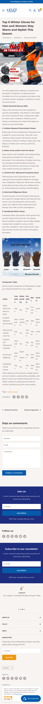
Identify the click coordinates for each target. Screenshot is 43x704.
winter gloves (6, 37)
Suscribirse (21, 513)
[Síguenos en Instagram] (12, 536)
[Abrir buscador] (30, 10)
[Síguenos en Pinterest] (16, 536)
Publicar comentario (14, 473)
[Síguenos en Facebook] (3, 536)
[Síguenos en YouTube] (20, 536)
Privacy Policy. (18, 694)
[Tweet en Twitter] (22, 396)
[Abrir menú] (3, 10)
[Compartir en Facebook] (14, 396)
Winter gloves (12, 392)
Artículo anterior (11, 410)
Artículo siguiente (31, 410)
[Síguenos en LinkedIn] (24, 536)
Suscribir (9, 657)
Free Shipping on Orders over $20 (21, 1)
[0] (39, 10)
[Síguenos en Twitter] (7, 536)
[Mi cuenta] (34, 10)
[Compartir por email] (26, 396)
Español (6, 668)
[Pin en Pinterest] (18, 396)
